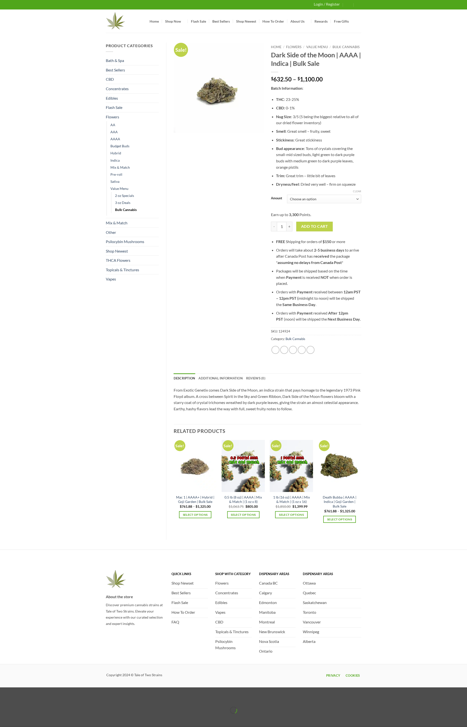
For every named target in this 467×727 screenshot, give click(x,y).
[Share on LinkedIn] (310, 350)
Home (154, 21)
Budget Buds (119, 146)
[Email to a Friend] (293, 350)
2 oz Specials (124, 195)
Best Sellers (221, 21)
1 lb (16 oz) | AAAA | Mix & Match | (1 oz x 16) (291, 499)
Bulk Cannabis (126, 210)
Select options (195, 514)
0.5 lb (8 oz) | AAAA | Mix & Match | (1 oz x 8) (243, 499)
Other (111, 232)
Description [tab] (184, 378)
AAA (114, 132)
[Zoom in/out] (4, 698)
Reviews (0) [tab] (255, 378)
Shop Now (173, 21)
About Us (297, 21)
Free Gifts (341, 21)
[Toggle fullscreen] (19, 698)
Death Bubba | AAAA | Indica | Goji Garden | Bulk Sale (339, 501)
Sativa (114, 181)
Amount (276, 198)
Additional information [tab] (220, 378)
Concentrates (117, 88)
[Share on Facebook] (275, 350)
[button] (348, 4)
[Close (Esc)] (47, 698)
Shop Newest (246, 21)
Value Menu (119, 188)
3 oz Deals (122, 203)
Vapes (111, 279)
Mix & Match (120, 167)
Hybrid (115, 153)
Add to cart (314, 226)
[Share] (32, 698)
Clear (357, 191)
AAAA (115, 139)
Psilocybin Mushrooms (125, 241)
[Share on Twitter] (284, 350)
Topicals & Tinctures (122, 269)
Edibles (112, 98)
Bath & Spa (115, 60)
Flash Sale (198, 21)
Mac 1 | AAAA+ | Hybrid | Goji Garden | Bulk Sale (195, 499)
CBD (110, 79)
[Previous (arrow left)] (4, 718)
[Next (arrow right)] (19, 718)
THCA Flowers (118, 260)
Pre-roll (116, 174)
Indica (115, 160)
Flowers (112, 116)
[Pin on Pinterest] (302, 350)
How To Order (273, 21)
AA (112, 125)
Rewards (321, 21)
